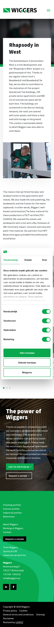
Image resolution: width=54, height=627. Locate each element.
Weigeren (27, 372)
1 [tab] (3, 388)
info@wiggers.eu (11, 578)
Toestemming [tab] (10, 259)
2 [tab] (7, 388)
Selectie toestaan (27, 362)
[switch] (46, 320)
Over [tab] (44, 259)
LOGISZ (19, 622)
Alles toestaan (27, 352)
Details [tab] (28, 259)
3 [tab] (9, 388)
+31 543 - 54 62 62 (12, 574)
